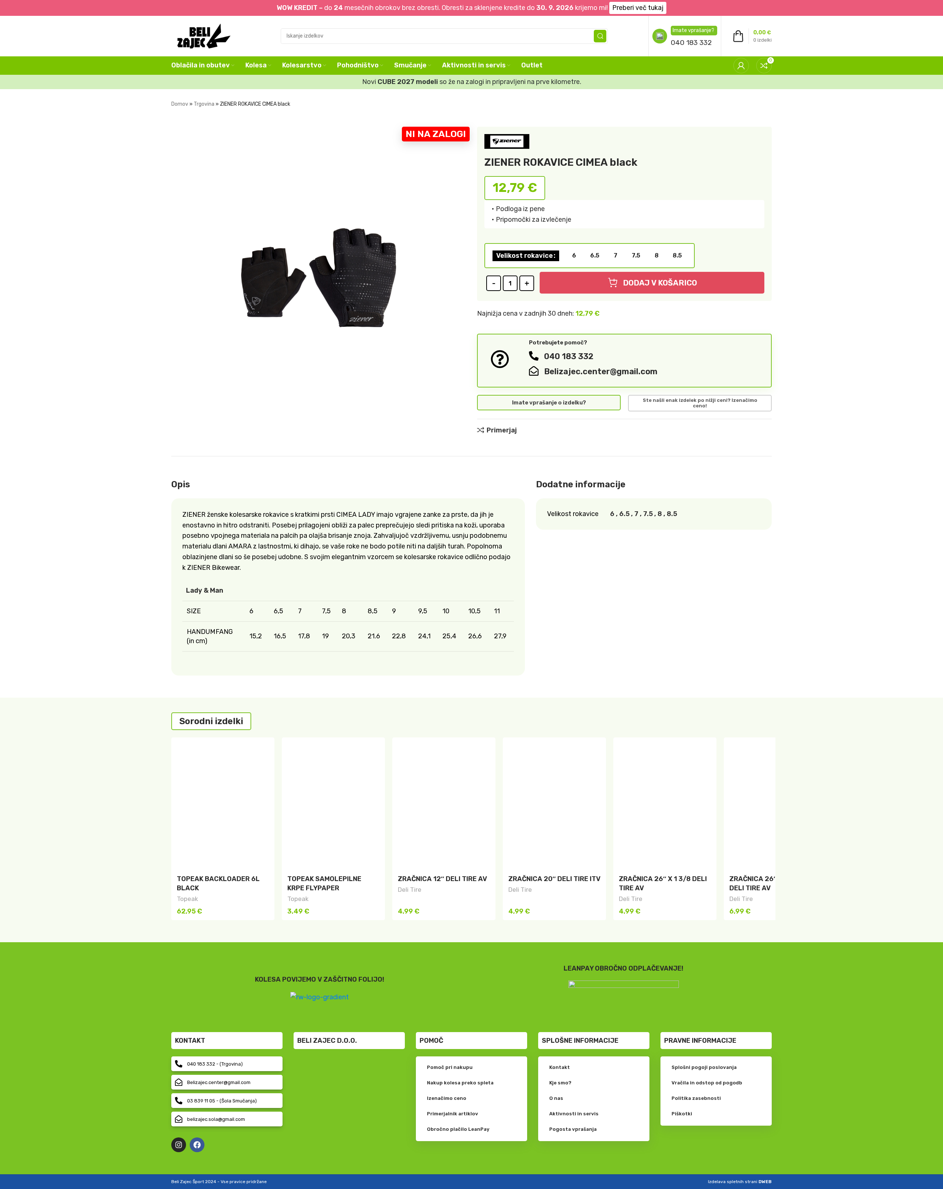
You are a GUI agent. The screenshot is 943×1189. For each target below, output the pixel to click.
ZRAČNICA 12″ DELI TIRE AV (442, 879)
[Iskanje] (600, 36)
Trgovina (204, 104)
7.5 (648, 514)
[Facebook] (197, 1144)
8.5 (672, 514)
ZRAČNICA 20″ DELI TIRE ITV (554, 879)
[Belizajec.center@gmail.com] (534, 371)
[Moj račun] (741, 65)
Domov (179, 104)
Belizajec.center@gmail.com (601, 371)
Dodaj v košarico (660, 282)
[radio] (574, 255)
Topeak (187, 898)
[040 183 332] (534, 356)
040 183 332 (691, 42)
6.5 (624, 514)
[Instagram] (178, 1144)
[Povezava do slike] (623, 994)
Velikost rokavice (524, 256)
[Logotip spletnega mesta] (203, 35)
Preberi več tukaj (637, 8)
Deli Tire (409, 889)
